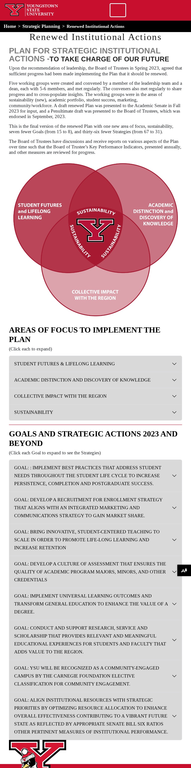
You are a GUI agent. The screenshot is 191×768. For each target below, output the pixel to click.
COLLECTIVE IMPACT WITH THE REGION (60, 396)
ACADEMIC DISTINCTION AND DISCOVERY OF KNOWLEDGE (82, 380)
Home (10, 26)
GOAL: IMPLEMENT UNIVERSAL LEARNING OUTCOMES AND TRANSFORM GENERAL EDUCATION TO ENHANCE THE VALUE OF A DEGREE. (91, 603)
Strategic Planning (41, 26)
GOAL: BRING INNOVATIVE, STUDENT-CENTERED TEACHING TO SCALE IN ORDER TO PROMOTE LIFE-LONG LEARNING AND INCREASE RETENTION (87, 539)
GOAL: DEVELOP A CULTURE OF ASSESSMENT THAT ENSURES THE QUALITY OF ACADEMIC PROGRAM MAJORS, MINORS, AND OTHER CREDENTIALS (90, 571)
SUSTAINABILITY (33, 412)
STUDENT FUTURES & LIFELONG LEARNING (64, 363)
